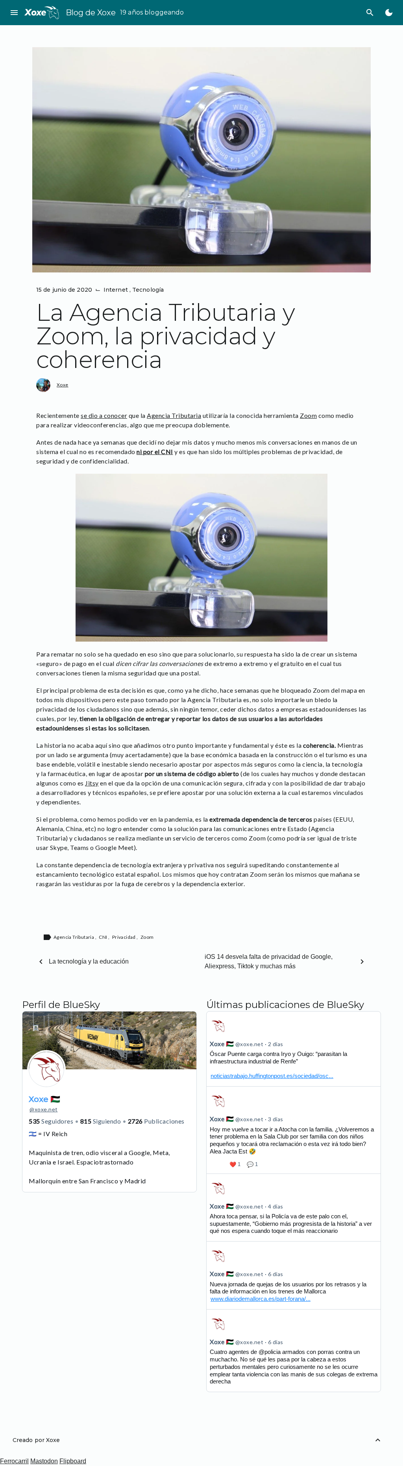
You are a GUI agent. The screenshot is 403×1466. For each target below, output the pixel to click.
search (370, 12)
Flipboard (72, 1461)
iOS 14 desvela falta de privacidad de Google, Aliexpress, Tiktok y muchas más (269, 961)
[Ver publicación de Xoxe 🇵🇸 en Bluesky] (293, 1049)
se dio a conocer (104, 415)
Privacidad (124, 937)
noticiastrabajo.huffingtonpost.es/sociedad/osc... (272, 1075)
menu (14, 12)
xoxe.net (44, 1109)
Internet (116, 289)
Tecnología (148, 289)
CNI (103, 937)
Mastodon (44, 1461)
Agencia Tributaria (174, 415)
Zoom (308, 415)
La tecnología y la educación (89, 961)
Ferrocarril (14, 1461)
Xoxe (62, 385)
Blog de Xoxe (91, 12)
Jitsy (92, 783)
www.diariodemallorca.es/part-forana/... (261, 1298)
